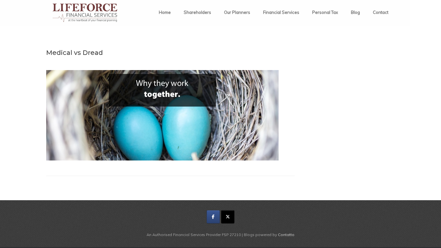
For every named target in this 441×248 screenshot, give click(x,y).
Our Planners (237, 12)
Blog (355, 12)
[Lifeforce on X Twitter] (227, 216)
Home (165, 12)
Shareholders (197, 12)
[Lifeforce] (85, 13)
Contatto (286, 234)
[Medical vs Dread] (162, 159)
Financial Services (281, 12)
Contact (380, 12)
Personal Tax (325, 12)
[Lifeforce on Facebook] (213, 216)
